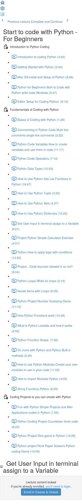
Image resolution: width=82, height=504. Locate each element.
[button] (2, 4)
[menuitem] (2, 10)
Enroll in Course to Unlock (41, 492)
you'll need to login (58, 486)
